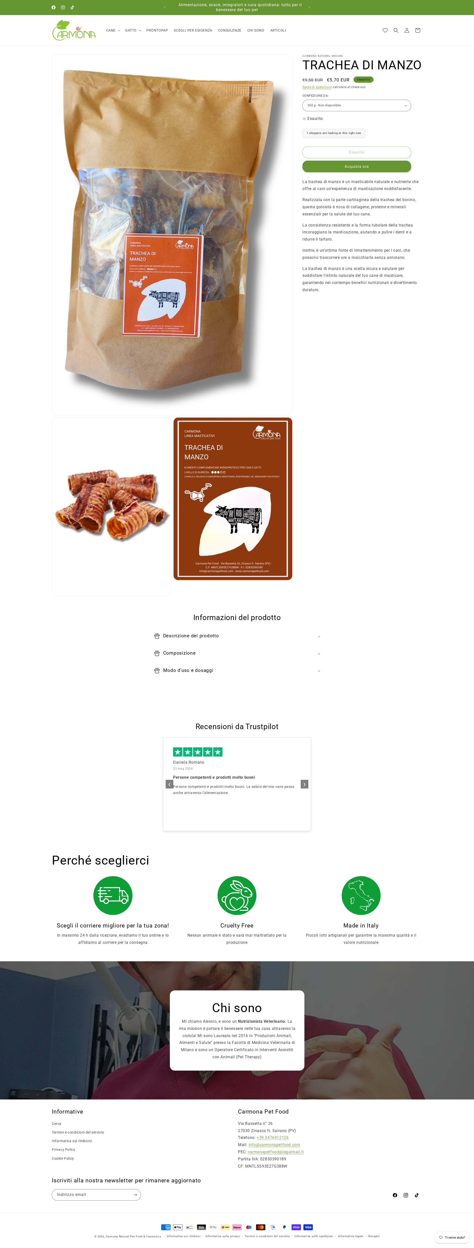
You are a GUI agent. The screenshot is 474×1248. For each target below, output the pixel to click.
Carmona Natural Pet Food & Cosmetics (134, 1236)
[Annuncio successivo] (309, 7)
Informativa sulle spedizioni (314, 1236)
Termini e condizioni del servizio (78, 1132)
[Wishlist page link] (385, 30)
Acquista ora (357, 166)
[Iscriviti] (135, 1195)
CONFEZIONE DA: (315, 96)
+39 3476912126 (273, 1137)
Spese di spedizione (317, 87)
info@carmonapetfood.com (274, 1144)
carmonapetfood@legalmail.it (276, 1152)
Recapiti (374, 1236)
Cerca (56, 1124)
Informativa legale (351, 1236)
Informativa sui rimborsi (72, 1141)
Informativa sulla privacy (222, 1236)
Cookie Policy (63, 1158)
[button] (112, 30)
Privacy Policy (63, 1150)
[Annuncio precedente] (164, 7)
